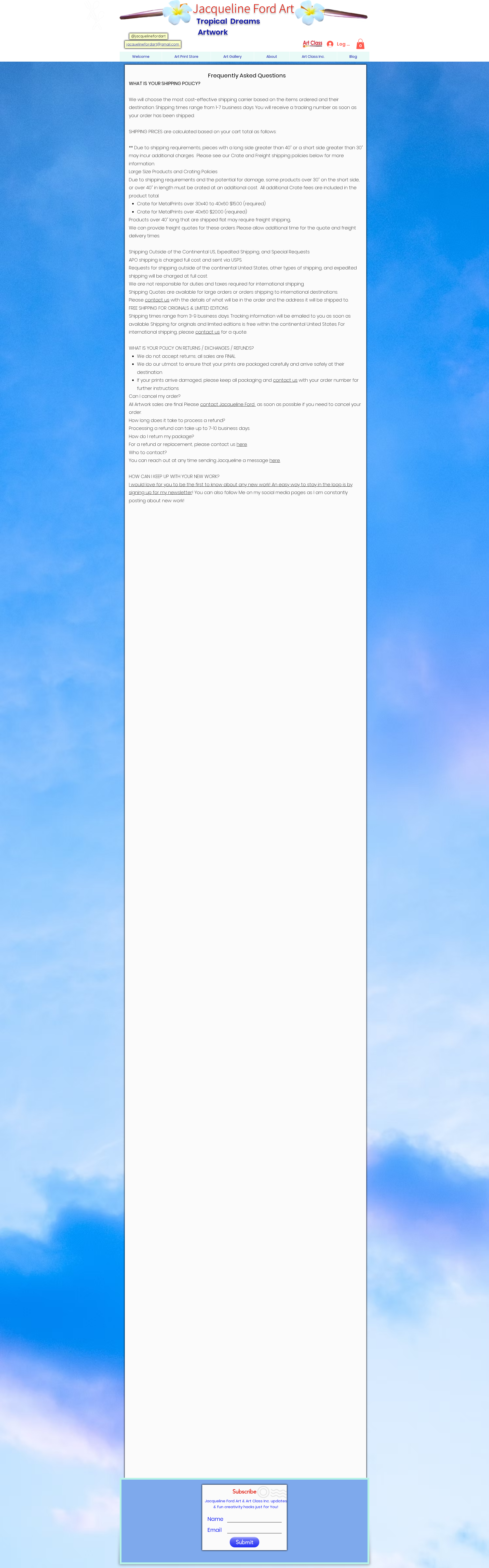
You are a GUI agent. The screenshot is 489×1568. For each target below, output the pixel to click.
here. (274, 460)
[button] (360, 44)
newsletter (180, 492)
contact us (157, 300)
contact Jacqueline (222, 404)
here (242, 444)
